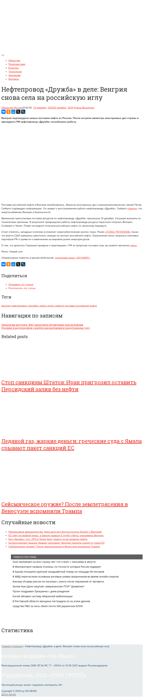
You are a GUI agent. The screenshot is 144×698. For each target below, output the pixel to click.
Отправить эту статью (20, 284)
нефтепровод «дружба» (25, 305)
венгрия (6, 305)
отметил (132, 208)
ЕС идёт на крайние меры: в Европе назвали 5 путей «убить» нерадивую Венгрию (56, 535)
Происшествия (16, 64)
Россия (18, 107)
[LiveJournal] (23, 112)
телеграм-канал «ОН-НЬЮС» (72, 257)
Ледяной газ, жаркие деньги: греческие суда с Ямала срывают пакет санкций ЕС (71, 444)
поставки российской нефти (81, 305)
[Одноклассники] (8, 112)
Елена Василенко (84, 107)
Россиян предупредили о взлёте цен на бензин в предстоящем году (45, 328)
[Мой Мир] (13, 112)
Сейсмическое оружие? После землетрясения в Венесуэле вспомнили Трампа (64, 507)
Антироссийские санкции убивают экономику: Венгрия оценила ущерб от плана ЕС (56, 542)
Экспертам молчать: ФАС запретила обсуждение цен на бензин (42, 324)
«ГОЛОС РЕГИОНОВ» (118, 231)
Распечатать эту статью (22, 288)
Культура (13, 67)
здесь (133, 245)
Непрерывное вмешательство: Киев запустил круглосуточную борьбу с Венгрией (55, 531)
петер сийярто (55, 305)
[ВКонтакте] (3, 112)
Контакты (13, 79)
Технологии (15, 71)
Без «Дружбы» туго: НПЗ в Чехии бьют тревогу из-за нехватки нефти (48, 539)
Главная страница (11, 646)
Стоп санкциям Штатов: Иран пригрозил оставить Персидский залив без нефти (68, 385)
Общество (14, 60)
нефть (43, 305)
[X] (18, 112)
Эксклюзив (14, 75)
